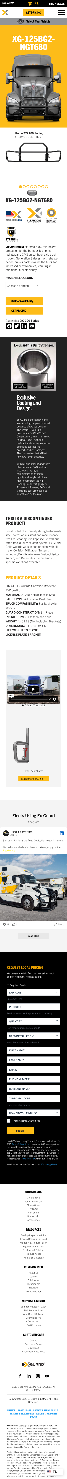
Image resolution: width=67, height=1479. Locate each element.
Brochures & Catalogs (33, 1250)
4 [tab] (31, 186)
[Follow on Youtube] (47, 1376)
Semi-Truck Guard (33, 1201)
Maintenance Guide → (33, 778)
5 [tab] (35, 186)
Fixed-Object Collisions (33, 1313)
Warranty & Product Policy (33, 1242)
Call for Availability (22, 301)
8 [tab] (46, 186)
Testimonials (33, 1283)
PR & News (33, 1280)
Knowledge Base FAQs (33, 1351)
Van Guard (33, 1212)
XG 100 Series (33, 133)
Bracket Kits (33, 1216)
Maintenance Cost (33, 1310)
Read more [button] (9, 850)
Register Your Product (33, 1246)
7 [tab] (42, 186)
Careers (34, 1276)
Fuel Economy (33, 1325)
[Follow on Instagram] (38, 1376)
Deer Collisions (33, 1317)
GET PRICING (18, 310)
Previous (30, 193)
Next (34, 193)
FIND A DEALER (57, 3)
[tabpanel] (33, 152)
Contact (34, 1340)
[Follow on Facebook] (20, 1376)
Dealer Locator (33, 1291)
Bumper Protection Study (33, 1306)
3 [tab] (27, 186)
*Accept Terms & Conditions (26, 1120)
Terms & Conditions (21, 1144)
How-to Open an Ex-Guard (33, 1238)
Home (19, 133)
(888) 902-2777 (8, 3)
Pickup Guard (33, 1205)
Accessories (33, 1219)
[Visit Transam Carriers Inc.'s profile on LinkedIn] (6, 833)
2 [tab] (24, 186)
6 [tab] (39, 186)
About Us (33, 1272)
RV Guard (33, 1208)
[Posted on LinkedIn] (62, 833)
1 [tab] (20, 186)
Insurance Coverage (33, 1257)
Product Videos (33, 1253)
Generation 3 (33, 1197)
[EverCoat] (54, 216)
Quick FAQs (33, 1347)
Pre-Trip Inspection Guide (33, 1235)
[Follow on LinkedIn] (29, 1376)
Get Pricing (33, 12)
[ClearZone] (37, 216)
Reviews (33, 1287)
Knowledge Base (49, 1164)
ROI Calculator (33, 1321)
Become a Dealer (33, 1344)
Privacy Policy (28, 1158)
